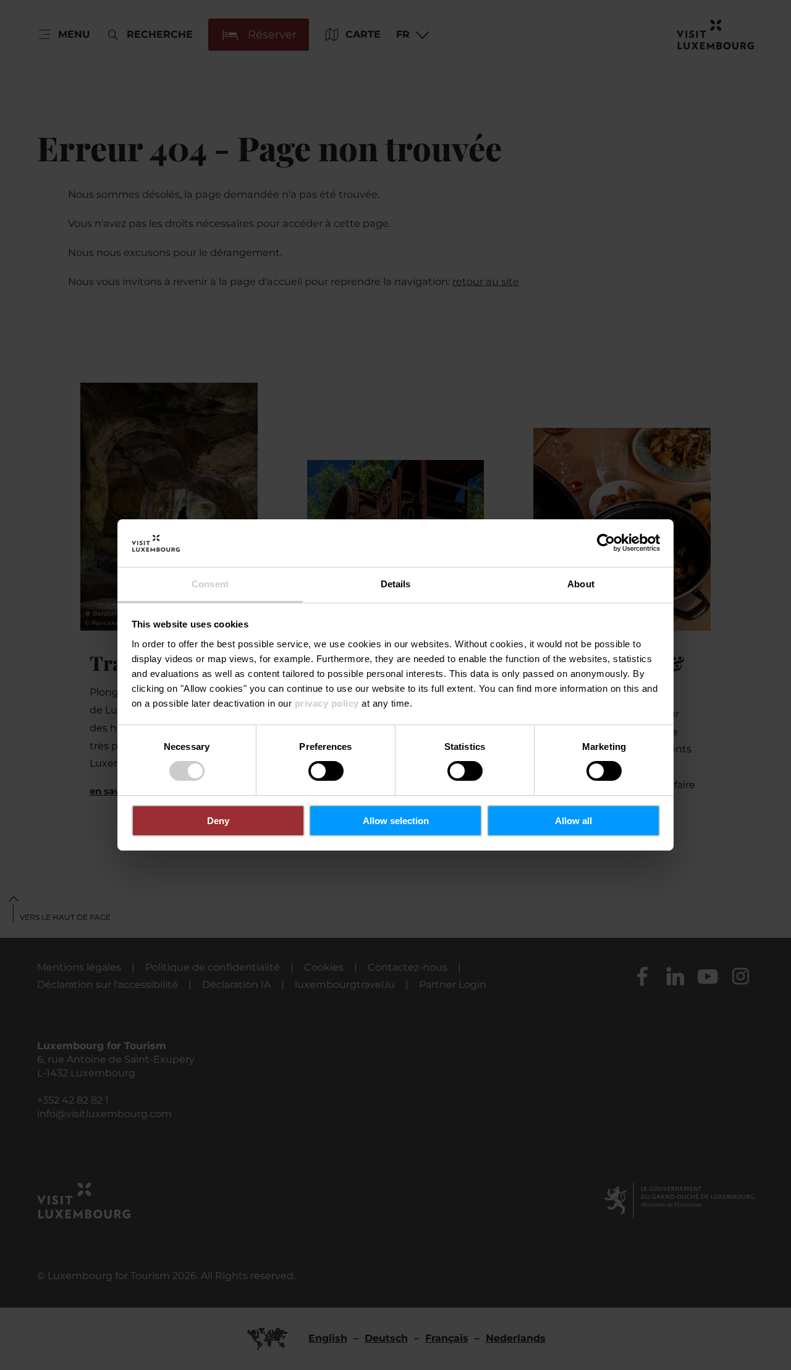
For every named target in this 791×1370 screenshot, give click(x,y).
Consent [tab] (210, 584)
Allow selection (396, 820)
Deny (218, 820)
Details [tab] (396, 584)
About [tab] (580, 584)
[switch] (326, 771)
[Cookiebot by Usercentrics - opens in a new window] (606, 543)
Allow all (573, 820)
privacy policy (327, 703)
